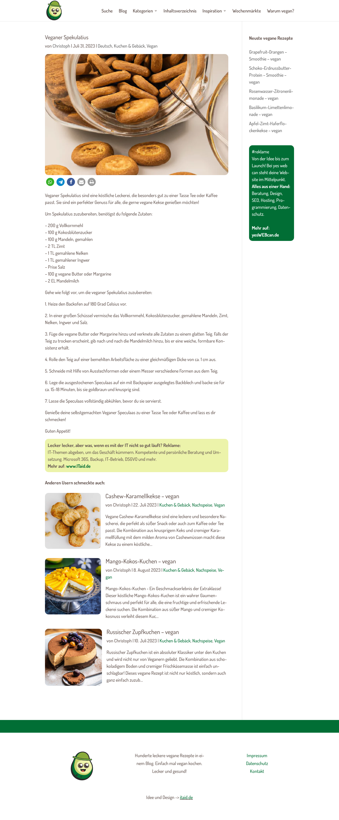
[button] (50, 182)
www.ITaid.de (78, 466)
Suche (107, 11)
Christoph (61, 46)
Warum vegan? (280, 11)
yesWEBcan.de (265, 235)
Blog (123, 11)
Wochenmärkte (246, 11)
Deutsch (105, 46)
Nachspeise (202, 505)
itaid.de (186, 797)
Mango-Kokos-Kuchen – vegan (141, 561)
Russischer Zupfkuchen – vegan (143, 631)
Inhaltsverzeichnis (180, 11)
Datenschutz (257, 763)
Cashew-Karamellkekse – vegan (142, 496)
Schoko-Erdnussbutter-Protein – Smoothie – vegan (270, 75)
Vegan (152, 46)
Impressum (257, 755)
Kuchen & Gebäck (129, 46)
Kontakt (257, 771)
